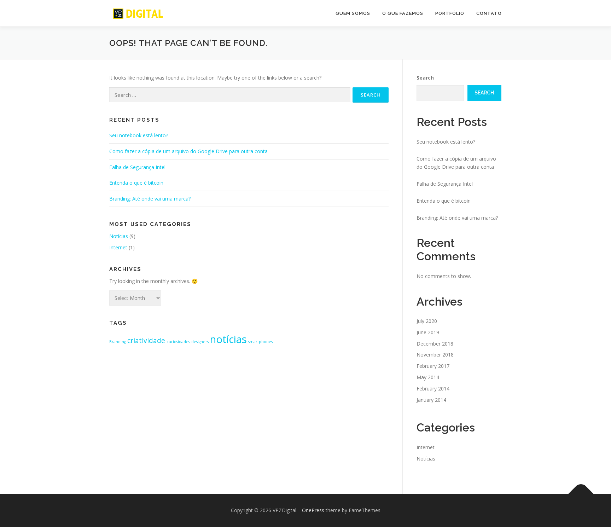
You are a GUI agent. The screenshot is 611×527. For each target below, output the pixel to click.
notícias (228, 339)
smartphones (260, 341)
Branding (117, 341)
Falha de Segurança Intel (137, 167)
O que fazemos (402, 13)
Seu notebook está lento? (138, 135)
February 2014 (433, 388)
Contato (489, 13)
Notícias (118, 236)
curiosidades (178, 341)
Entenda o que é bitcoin (136, 182)
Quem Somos (353, 13)
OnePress (313, 510)
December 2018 (435, 343)
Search (425, 77)
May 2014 (428, 377)
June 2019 (428, 332)
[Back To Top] (581, 493)
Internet (118, 247)
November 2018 (435, 354)
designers (200, 341)
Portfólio (449, 13)
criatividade (146, 340)
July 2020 (427, 321)
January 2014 (431, 399)
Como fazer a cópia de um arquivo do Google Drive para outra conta (188, 151)
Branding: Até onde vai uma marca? (150, 198)
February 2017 (433, 366)
